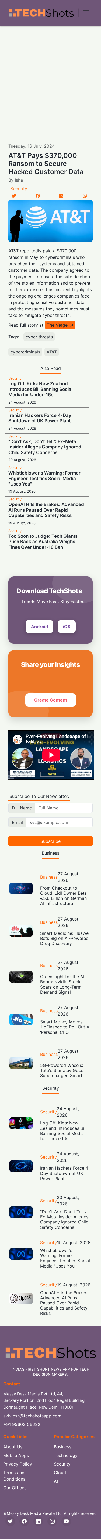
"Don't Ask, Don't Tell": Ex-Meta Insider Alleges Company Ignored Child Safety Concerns (44, 447)
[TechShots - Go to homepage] (41, 13)
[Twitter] (14, 196)
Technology (66, 1455)
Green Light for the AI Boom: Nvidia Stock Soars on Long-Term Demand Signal (62, 984)
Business (49, 877)
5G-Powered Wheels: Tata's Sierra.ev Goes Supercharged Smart (61, 1070)
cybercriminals (25, 352)
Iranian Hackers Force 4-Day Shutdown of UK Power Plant (39, 418)
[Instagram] (52, 1521)
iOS (66, 626)
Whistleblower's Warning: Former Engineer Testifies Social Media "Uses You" (44, 478)
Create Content (50, 700)
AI (56, 1481)
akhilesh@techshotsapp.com (32, 1415)
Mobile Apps (16, 1455)
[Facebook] (37, 196)
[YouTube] (66, 1521)
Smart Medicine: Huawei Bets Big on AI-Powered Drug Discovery (65, 938)
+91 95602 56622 (21, 1424)
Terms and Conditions (14, 1476)
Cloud (60, 1472)
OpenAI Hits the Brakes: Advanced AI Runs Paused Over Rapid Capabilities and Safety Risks (46, 510)
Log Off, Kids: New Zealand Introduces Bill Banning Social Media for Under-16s (40, 389)
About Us (12, 1446)
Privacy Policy (17, 1464)
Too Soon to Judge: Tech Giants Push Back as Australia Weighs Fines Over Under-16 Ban (43, 541)
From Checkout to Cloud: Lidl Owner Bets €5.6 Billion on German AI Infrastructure (63, 895)
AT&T (52, 352)
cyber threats (39, 336)
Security (19, 188)
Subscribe (50, 841)
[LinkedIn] (61, 196)
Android (39, 626)
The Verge (57, 325)
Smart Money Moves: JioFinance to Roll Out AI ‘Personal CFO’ (65, 1027)
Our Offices (14, 1487)
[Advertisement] (50, 79)
